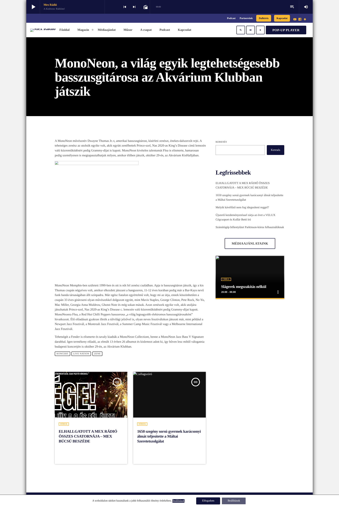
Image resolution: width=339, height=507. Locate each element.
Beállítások (178, 500)
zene (97, 353)
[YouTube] (294, 20)
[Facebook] (300, 20)
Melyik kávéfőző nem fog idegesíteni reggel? (242, 207)
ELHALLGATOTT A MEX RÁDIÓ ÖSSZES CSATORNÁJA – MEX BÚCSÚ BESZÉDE (88, 436)
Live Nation (81, 353)
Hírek (63, 424)
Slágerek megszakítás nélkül (243, 287)
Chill (226, 279)
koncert (62, 353)
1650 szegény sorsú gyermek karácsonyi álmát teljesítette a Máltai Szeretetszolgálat (169, 436)
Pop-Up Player (286, 30)
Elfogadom (208, 500)
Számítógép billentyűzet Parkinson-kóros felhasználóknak (250, 227)
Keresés (221, 141)
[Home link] (43, 30)
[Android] (304, 20)
